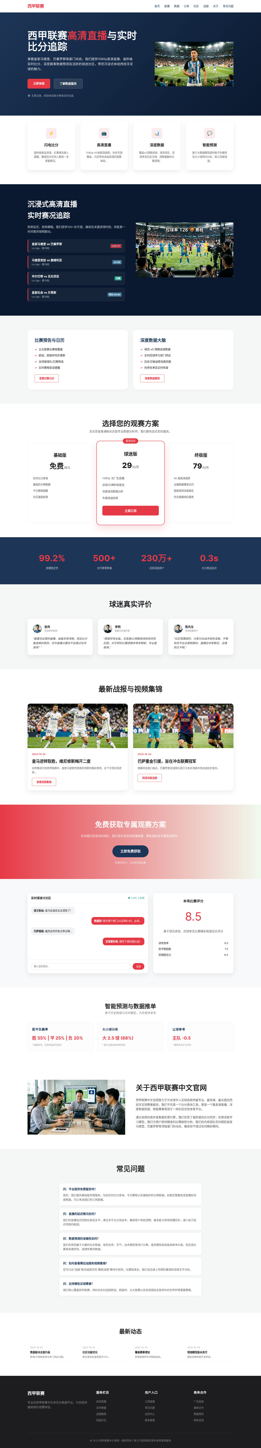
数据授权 (199, 1413)
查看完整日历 (46, 378)
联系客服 (150, 1420)
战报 (206, 6)
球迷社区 (101, 1420)
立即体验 (39, 83)
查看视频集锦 (44, 781)
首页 (157, 6)
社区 (196, 6)
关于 (215, 6)
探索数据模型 (152, 378)
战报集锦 (101, 1413)
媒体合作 (199, 1407)
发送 (138, 966)
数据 (176, 6)
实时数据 (101, 1407)
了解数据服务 (68, 83)
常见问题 (228, 6)
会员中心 (150, 1413)
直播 (167, 6)
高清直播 (101, 1401)
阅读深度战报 (149, 777)
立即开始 (60, 509)
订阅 (186, 6)
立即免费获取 (130, 851)
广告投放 (199, 1401)
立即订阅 (130, 510)
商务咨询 (199, 1420)
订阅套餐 (150, 1401)
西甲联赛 (36, 6)
